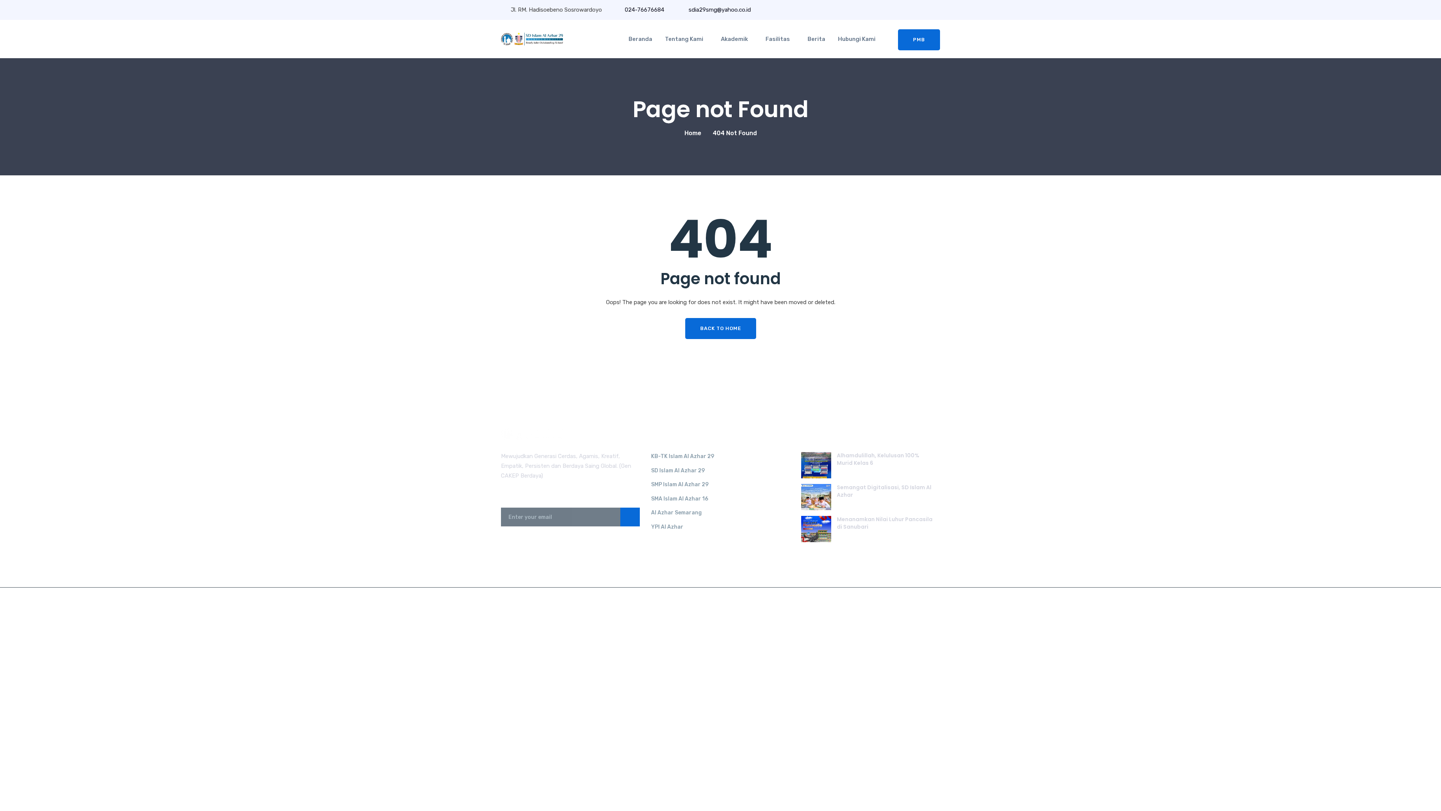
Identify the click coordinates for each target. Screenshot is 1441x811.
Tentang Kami (684, 39)
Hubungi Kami (856, 39)
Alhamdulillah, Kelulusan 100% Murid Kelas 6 (878, 459)
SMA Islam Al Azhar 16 (679, 499)
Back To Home (720, 328)
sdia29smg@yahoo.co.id (719, 9)
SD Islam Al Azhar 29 (678, 470)
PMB (919, 39)
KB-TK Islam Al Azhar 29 (682, 456)
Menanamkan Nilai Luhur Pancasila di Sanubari (885, 523)
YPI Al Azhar (667, 527)
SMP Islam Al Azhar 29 (679, 484)
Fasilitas (778, 39)
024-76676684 (644, 9)
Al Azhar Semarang (676, 513)
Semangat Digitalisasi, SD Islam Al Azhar (884, 491)
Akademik (734, 39)
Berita (816, 39)
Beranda (640, 39)
